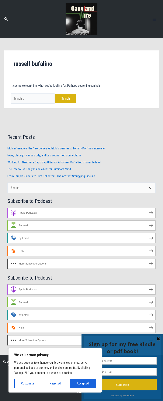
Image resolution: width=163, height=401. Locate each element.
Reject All (55, 383)
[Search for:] (33, 98)
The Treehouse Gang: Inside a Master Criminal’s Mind (39, 169)
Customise (27, 383)
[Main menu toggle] (154, 19)
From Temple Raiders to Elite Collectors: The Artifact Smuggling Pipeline (51, 176)
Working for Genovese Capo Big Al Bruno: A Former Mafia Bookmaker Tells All (54, 162)
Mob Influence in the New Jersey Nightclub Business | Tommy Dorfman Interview (56, 148)
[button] (6, 19)
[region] (55, 370)
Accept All (83, 383)
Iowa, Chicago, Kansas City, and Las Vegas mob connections (44, 155)
